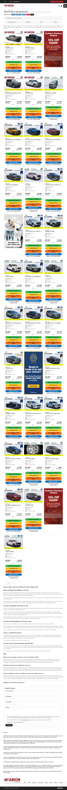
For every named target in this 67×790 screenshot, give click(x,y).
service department (37, 636)
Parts (51, 782)
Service (46, 782)
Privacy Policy (10, 722)
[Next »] (13, 583)
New (25, 782)
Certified (34, 782)
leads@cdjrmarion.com (26, 719)
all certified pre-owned (14, 640)
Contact (61, 782)
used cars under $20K (37, 602)
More (13, 59)
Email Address (9, 696)
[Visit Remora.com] (60, 788)
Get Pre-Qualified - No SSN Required (13, 68)
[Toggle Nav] (65, 6)
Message (7, 707)
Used (29, 782)
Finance (55, 782)
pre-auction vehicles (16, 629)
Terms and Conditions (18, 722)
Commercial (40, 782)
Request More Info (13, 64)
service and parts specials (37, 647)
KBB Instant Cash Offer (13, 70)
